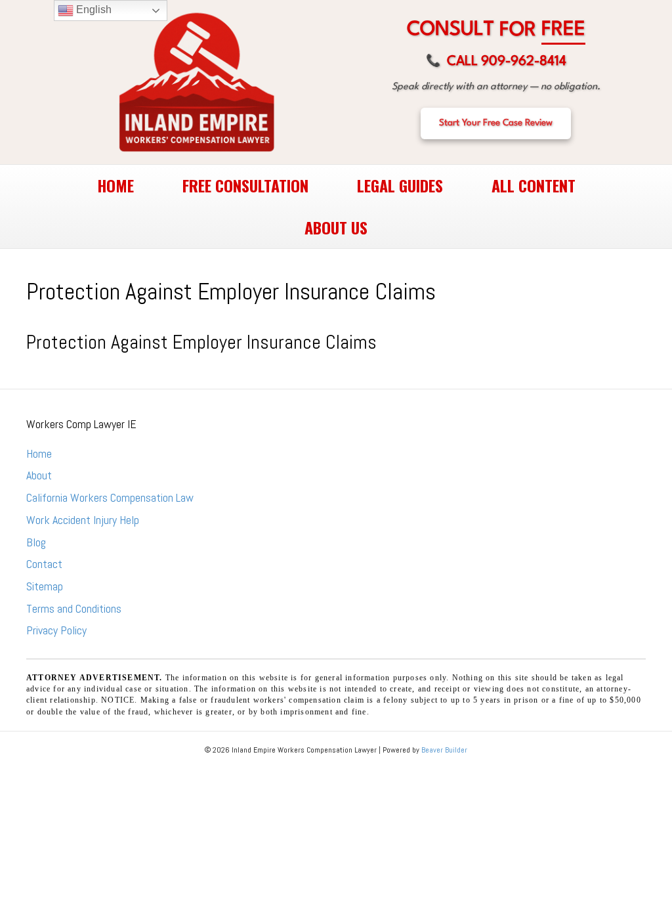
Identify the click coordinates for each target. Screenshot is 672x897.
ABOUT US (336, 227)
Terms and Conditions (73, 608)
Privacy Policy (56, 630)
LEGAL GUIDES (400, 185)
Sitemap (44, 586)
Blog (36, 542)
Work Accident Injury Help (82, 519)
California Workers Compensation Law (110, 497)
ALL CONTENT (534, 185)
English (93, 9)
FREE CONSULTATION (245, 185)
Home (39, 453)
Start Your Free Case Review (496, 122)
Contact (44, 563)
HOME (115, 185)
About (39, 475)
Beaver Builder (444, 750)
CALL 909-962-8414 (496, 61)
